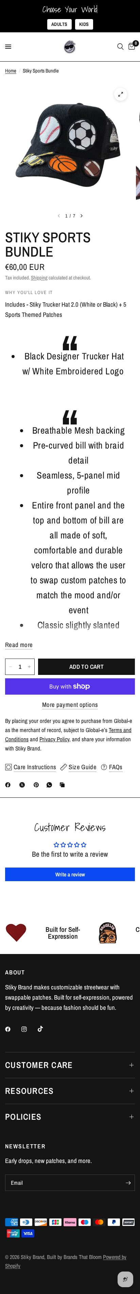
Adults (59, 24)
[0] (130, 46)
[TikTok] (45, 1028)
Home (10, 70)
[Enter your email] (128, 1183)
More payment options (70, 704)
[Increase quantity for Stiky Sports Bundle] (29, 667)
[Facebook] (9, 785)
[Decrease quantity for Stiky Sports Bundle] (10, 667)
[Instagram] (28, 1029)
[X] (23, 785)
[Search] (120, 46)
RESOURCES (29, 1091)
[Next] (81, 216)
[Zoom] (120, 94)
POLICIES (23, 1116)
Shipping (39, 277)
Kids (84, 24)
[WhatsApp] (51, 785)
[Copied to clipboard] (63, 785)
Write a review (70, 874)
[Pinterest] (38, 785)
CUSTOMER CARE (39, 1065)
